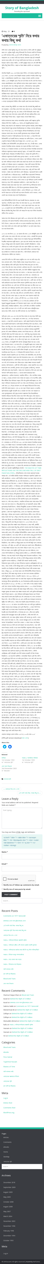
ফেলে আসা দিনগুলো (7, 766)
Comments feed (9, 1108)
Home (5, 1152)
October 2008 (8, 1202)
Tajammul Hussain (10, 1062)
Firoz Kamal (7, 1057)
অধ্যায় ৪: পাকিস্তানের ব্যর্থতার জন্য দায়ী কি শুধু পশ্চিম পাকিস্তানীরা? (21, 950)
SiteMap (6, 1157)
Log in (5, 1098)
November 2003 (9, 1221)
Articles (6, 1137)
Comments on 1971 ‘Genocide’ (14, 916)
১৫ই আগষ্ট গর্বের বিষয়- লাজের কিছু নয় (30, 793)
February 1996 (8, 1231)
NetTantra (36, 1262)
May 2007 (7, 1211)
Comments (7, 1142)
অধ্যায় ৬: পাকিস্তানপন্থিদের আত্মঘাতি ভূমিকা (15, 940)
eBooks (6, 1147)
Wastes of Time (9, 1067)
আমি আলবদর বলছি (8, 969)
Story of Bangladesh (22, 8)
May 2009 (7, 1197)
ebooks (6, 1052)
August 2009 (8, 1192)
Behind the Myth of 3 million (20, 999)
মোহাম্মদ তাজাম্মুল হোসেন (15, 45)
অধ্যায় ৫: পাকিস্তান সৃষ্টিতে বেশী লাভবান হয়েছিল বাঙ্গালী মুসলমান (20, 945)
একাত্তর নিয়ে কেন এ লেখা (11, 789)
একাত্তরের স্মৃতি (7, 779)
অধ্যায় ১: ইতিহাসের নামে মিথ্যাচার (12, 964)
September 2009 (9, 1187)
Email (4, 864)
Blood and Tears (9, 979)
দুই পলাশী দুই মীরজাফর (9, 974)
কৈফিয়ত (4, 758)
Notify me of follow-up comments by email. (21, 885)
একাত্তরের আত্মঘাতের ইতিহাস (11, 1076)
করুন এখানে (25, 738)
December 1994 (9, 1236)
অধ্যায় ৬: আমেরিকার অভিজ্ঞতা (30, 758)
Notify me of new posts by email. (17, 889)
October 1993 (8, 1240)
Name (5, 852)
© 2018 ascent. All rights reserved (13, 1262)
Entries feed (7, 1103)
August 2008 (8, 1207)
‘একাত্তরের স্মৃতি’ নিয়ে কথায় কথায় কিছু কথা (14, 930)
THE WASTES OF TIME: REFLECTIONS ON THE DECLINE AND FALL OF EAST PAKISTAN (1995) (22, 470)
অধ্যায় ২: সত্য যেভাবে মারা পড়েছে (12, 959)
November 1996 (9, 1226)
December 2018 (9, 1182)
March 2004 (7, 1216)
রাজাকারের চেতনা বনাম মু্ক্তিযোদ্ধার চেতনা (14, 921)
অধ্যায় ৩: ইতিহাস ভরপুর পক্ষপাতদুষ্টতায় (13, 954)
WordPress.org (8, 1112)
